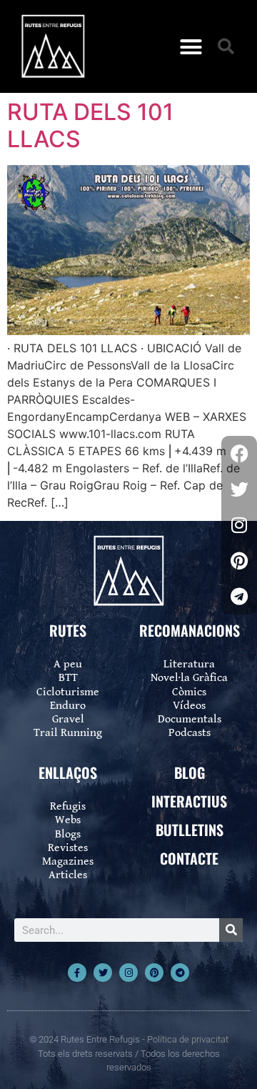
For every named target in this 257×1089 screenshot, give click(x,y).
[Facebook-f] (77, 972)
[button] (191, 46)
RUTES (67, 630)
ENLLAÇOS (68, 772)
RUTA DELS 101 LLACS (90, 125)
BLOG (189, 772)
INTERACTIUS (189, 801)
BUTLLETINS (189, 829)
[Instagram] (128, 972)
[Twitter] (103, 972)
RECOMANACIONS (189, 630)
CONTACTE (189, 858)
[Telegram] (180, 972)
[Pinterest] (154, 972)
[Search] (231, 930)
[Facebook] (239, 454)
